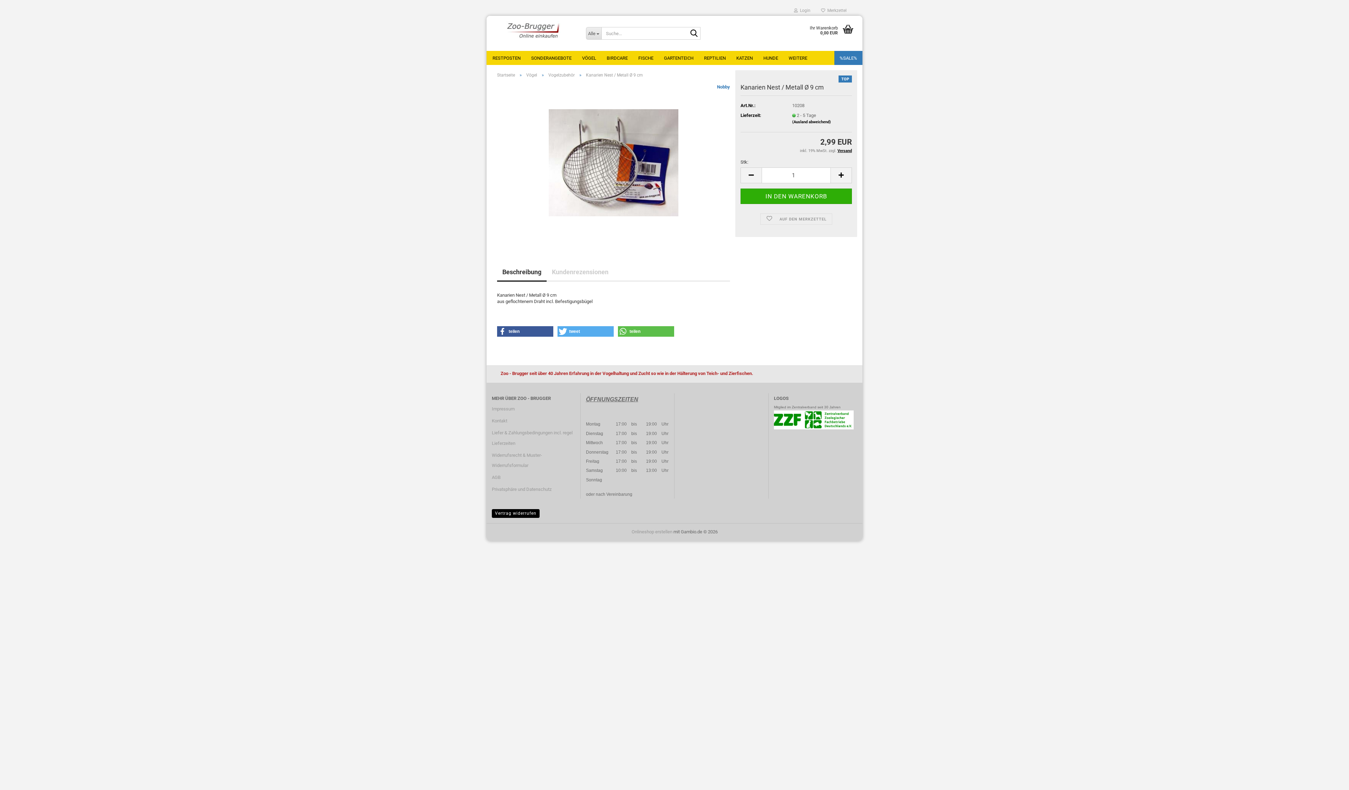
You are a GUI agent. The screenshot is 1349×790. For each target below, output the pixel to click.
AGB (496, 477)
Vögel (589, 58)
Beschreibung (521, 272)
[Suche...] (693, 33)
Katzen (744, 58)
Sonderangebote (551, 58)
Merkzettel (836, 10)
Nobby (723, 87)
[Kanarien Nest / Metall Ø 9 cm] (613, 162)
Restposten (507, 58)
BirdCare (617, 58)
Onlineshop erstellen (652, 531)
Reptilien (715, 58)
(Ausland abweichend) (811, 122)
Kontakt (499, 420)
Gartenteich (678, 58)
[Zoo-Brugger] (533, 30)
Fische (645, 58)
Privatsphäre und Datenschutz (522, 489)
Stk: (744, 162)
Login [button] (804, 10)
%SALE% (848, 58)
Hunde (770, 58)
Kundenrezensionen (580, 272)
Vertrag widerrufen (515, 513)
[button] (751, 175)
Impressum (503, 409)
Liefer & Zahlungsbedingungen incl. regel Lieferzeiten (532, 438)
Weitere (798, 58)
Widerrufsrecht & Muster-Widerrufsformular (517, 460)
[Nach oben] (1329, 779)
